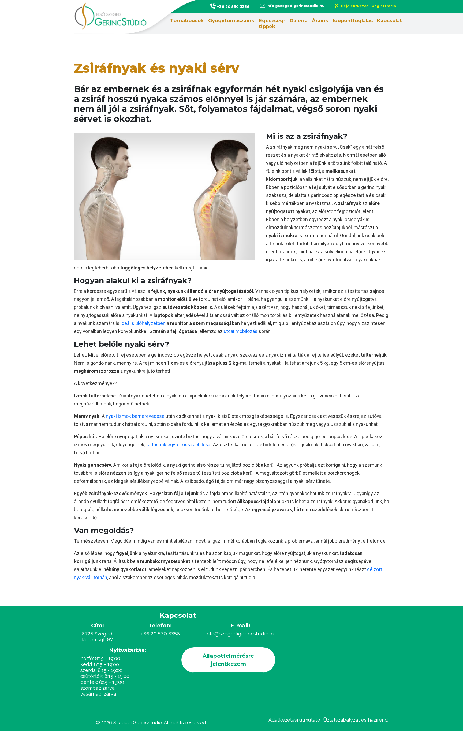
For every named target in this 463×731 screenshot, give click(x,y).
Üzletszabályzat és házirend (355, 720)
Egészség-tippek (272, 24)
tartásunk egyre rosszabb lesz (178, 444)
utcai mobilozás (240, 331)
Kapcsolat (389, 21)
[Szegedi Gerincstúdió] (139, 17)
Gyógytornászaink (231, 21)
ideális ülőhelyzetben (143, 323)
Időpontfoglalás (353, 21)
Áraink (320, 21)
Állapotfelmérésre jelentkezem (228, 660)
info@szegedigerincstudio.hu (295, 5)
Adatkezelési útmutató (294, 720)
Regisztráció (384, 6)
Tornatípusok (187, 21)
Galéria (299, 21)
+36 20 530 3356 (233, 6)
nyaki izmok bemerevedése (135, 416)
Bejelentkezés (355, 6)
